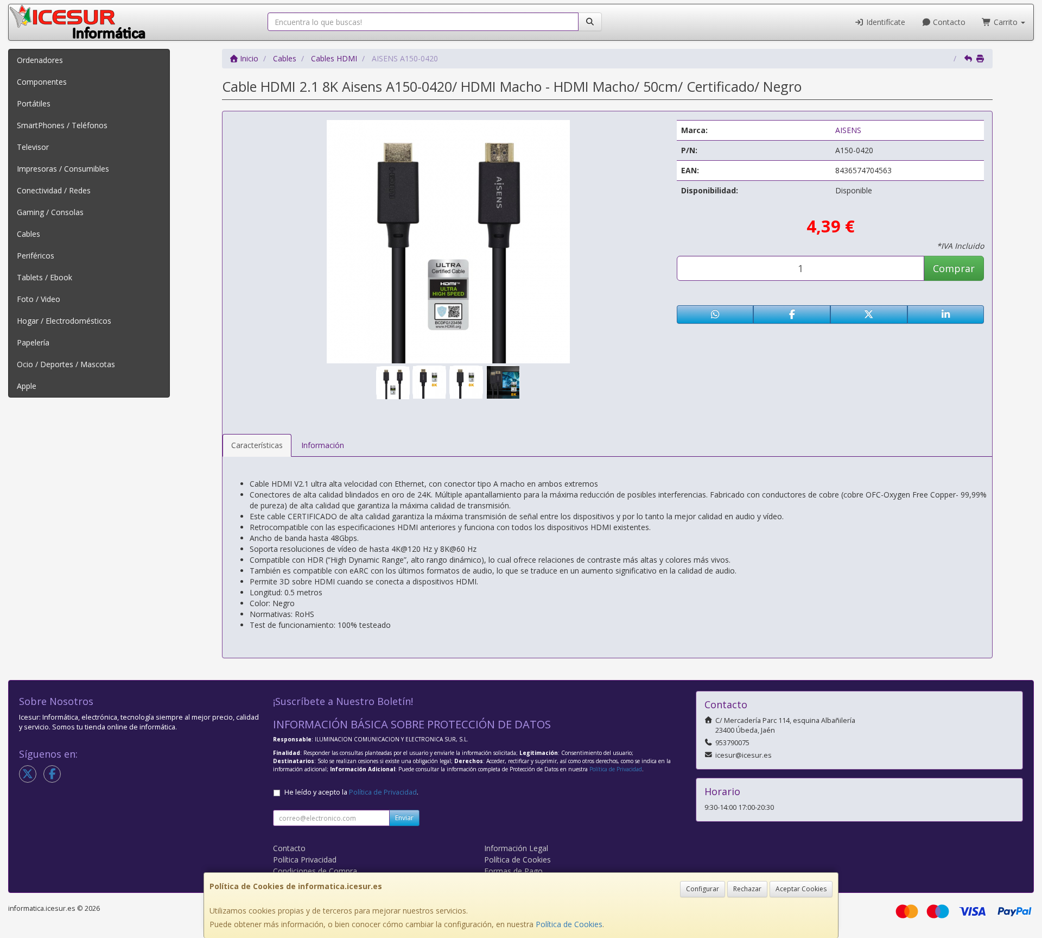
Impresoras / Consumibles (63, 168)
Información (322, 445)
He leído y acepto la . (351, 792)
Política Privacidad (304, 859)
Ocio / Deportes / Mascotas (66, 364)
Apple (26, 386)
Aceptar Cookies (801, 888)
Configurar (702, 888)
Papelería (33, 342)
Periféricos (35, 255)
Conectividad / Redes (54, 190)
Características (257, 445)
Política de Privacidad (615, 769)
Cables (28, 234)
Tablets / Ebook (44, 277)
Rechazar (747, 888)
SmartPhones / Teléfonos (62, 125)
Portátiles (33, 103)
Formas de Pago (513, 871)
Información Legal (516, 848)
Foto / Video (38, 299)
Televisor (33, 147)
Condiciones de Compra (315, 871)
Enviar (404, 817)
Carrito (1006, 22)
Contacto (948, 22)
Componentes (42, 82)
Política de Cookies (569, 924)
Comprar (954, 268)
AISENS (848, 130)
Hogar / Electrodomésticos (64, 321)
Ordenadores (40, 60)
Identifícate (884, 22)
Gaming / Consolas (50, 212)
